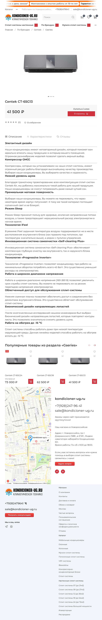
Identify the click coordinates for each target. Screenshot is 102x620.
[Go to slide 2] (50, 96)
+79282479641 (62, 9)
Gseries (49, 30)
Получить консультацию (19, 515)
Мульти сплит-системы (74, 25)
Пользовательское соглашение (67, 518)
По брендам (47, 25)
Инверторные (65, 610)
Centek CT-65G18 (45, 375)
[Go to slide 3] (51, 96)
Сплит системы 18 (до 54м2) (71, 598)
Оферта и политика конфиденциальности (69, 525)
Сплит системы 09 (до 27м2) (71, 589)
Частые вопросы (66, 513)
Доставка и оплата (67, 500)
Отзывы (62, 531)
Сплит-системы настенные (19, 25)
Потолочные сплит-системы (72, 557)
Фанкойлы (63, 565)
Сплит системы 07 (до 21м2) (71, 585)
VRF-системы (65, 561)
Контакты (63, 496)
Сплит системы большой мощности (75, 606)
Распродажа (64, 614)
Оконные (63, 544)
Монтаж (62, 509)
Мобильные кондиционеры (71, 540)
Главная (9, 30)
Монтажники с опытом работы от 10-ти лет (46, 3)
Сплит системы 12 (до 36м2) (71, 594)
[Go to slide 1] (48, 96)
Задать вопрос (65, 464)
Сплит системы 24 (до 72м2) (71, 602)
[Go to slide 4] (53, 96)
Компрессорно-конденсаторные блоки (69, 570)
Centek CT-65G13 (77, 375)
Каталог (9, 9)
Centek (37, 30)
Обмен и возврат (67, 505)
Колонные (63, 548)
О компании (64, 492)
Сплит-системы (66, 576)
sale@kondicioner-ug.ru (85, 9)
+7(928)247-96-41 (68, 406)
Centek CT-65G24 (13, 375)
